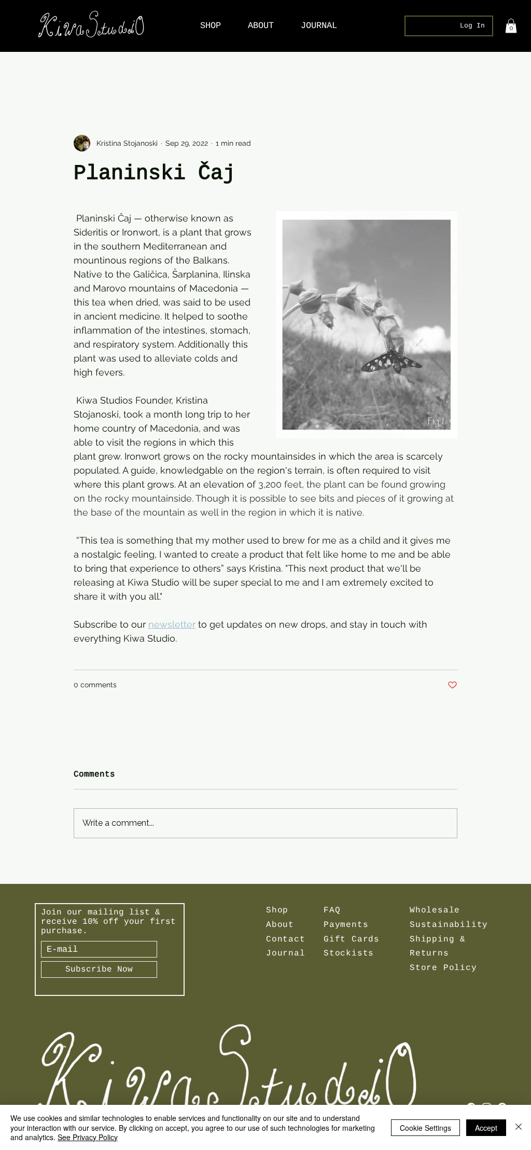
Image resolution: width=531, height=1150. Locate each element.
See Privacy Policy (88, 1137)
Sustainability (449, 925)
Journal (285, 953)
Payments (346, 925)
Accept (486, 1128)
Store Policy (443, 968)
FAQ (332, 910)
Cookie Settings (425, 1128)
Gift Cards (352, 939)
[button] (511, 26)
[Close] (518, 1127)
